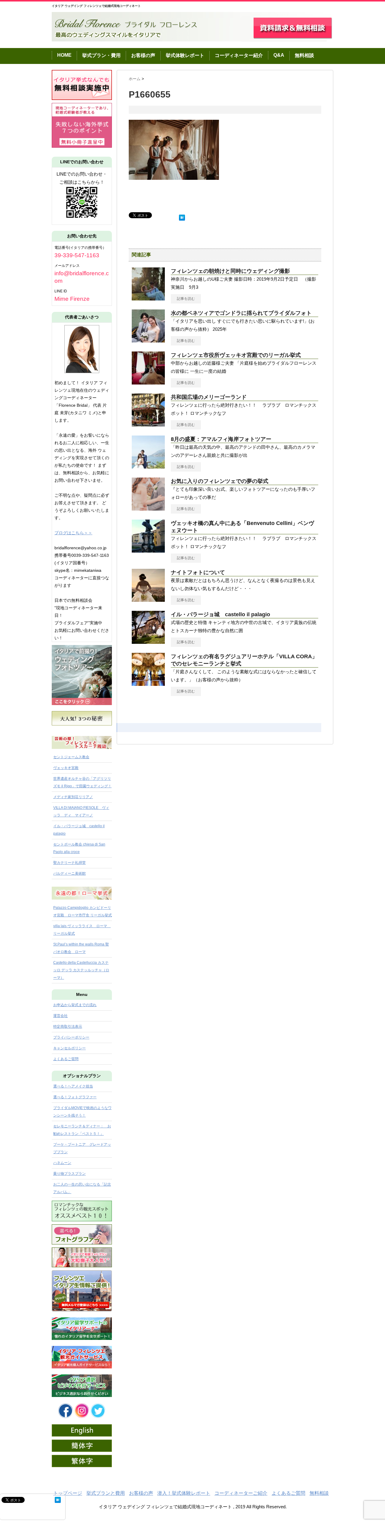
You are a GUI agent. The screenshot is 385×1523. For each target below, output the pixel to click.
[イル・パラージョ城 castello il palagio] (148, 641)
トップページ (67, 1493)
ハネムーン (62, 1163)
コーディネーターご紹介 (240, 1493)
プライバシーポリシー (71, 1037)
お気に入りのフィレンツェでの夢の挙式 (219, 481)
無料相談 (304, 55)
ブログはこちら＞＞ (73, 532)
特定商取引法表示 (67, 1026)
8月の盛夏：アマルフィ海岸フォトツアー (221, 439)
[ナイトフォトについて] (148, 599)
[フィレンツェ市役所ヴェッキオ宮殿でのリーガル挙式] (148, 382)
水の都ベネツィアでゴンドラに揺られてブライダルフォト (241, 313)
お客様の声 (143, 55)
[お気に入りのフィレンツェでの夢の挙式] (148, 508)
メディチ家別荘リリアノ (73, 797)
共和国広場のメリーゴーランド (209, 397)
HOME (64, 55)
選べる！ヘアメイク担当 (73, 1086)
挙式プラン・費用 (101, 55)
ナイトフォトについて (198, 572)
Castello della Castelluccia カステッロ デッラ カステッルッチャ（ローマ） (81, 970)
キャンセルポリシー (69, 1048)
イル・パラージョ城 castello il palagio (220, 614)
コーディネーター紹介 (239, 55)
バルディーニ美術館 (69, 873)
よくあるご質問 (66, 1059)
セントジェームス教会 (71, 757)
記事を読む (186, 299)
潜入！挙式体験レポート (183, 1493)
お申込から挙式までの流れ (75, 1005)
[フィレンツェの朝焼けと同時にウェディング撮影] (148, 298)
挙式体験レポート (185, 55)
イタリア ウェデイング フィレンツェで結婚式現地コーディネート (96, 6)
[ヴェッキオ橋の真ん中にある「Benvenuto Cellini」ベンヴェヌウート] (148, 550)
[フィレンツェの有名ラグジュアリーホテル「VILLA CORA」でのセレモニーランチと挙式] (148, 683)
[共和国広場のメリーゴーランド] (148, 424)
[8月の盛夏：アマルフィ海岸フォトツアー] (148, 466)
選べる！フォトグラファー (75, 1097)
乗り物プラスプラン (69, 1174)
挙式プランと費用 (105, 1493)
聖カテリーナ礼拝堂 (69, 863)
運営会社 (60, 1016)
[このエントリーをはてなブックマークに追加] (182, 216)
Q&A (278, 55)
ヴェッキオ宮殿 (66, 768)
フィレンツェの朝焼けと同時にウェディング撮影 (230, 271)
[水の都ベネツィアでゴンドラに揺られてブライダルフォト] (148, 340)
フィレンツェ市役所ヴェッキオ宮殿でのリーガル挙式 (236, 355)
